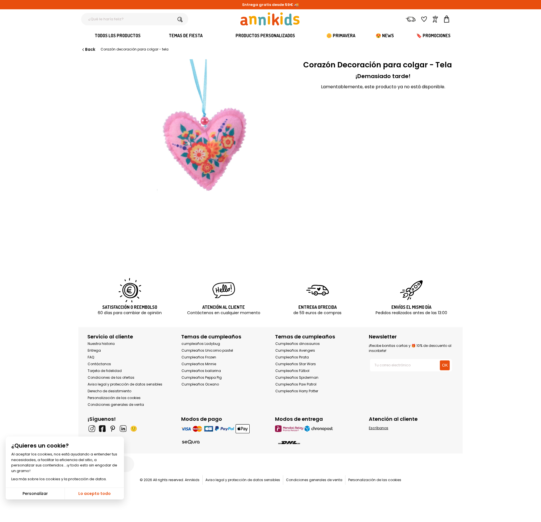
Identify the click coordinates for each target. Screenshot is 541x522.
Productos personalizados (265, 35)
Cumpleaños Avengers (295, 350)
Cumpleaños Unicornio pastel (207, 350)
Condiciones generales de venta (116, 404)
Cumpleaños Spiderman (296, 377)
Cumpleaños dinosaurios (297, 343)
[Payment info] (223, 428)
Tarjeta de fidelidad (105, 370)
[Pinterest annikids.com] (112, 428)
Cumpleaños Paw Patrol (295, 384)
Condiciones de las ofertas (111, 377)
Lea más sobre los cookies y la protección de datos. (59, 479)
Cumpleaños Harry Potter (296, 391)
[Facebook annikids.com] (102, 428)
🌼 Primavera (340, 35)
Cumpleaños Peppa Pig (201, 377)
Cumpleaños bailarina (201, 370)
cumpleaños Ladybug (200, 343)
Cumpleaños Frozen (198, 357)
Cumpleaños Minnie (198, 364)
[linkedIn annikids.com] (123, 428)
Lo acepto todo (94, 493)
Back (90, 49)
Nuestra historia (101, 343)
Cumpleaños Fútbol (292, 370)
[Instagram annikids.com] (91, 428)
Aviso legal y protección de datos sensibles (125, 384)
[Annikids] (270, 18)
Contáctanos (99, 364)
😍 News (385, 35)
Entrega (94, 350)
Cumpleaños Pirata (292, 357)
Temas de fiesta (186, 35)
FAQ (91, 357)
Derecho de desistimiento (109, 391)
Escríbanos (378, 428)
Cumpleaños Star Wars (295, 364)
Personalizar (35, 493)
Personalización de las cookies (114, 397)
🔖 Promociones (433, 35)
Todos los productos (118, 35)
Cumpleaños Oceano (200, 384)
